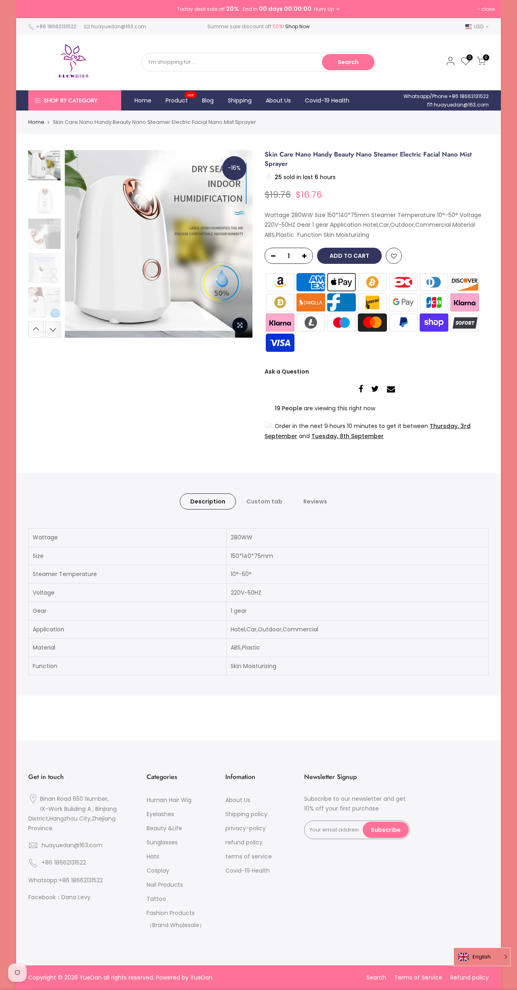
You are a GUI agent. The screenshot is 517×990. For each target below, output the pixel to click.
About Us (278, 100)
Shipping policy (246, 814)
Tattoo (156, 899)
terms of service (248, 856)
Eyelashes (160, 814)
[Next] (238, 243)
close (488, 9)
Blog (208, 100)
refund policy (244, 842)
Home (143, 100)
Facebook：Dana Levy (59, 897)
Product (180, 98)
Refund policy (469, 977)
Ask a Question (287, 372)
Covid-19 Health (327, 100)
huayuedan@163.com (118, 26)
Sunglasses (162, 842)
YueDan (201, 977)
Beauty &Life (164, 828)
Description (207, 501)
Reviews (315, 501)
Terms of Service (418, 977)
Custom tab (264, 501)
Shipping (240, 100)
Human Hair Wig (169, 800)
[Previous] (78, 243)
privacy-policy (245, 828)
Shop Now (297, 26)
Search (348, 62)
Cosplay (158, 871)
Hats (153, 856)
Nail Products (165, 885)
